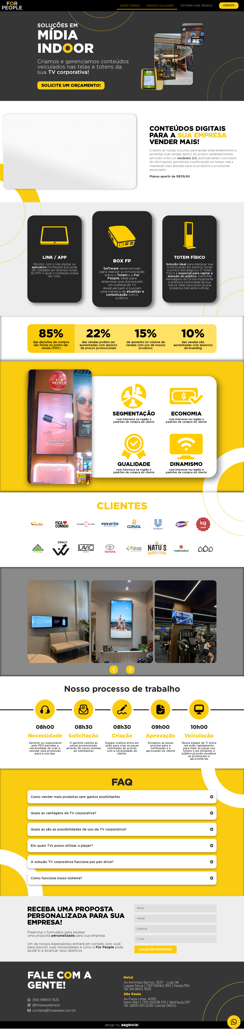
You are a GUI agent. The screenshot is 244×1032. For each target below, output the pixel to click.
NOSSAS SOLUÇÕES (160, 5)
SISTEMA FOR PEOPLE (196, 5)
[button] (114, 669)
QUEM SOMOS (130, 5)
